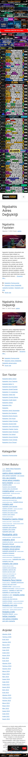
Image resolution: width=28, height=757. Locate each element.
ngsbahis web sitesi (7, 597)
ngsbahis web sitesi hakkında (9, 599)
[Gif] (14, 82)
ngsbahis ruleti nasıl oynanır (9, 584)
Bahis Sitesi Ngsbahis (13, 469)
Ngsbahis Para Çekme (12, 580)
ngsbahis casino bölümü (8, 514)
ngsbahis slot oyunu (16, 586)
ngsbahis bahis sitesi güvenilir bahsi (9, 500)
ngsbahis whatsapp (7, 601)
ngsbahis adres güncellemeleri (10, 488)
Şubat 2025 (6, 647)
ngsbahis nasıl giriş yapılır (8, 571)
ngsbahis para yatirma (9, 577)
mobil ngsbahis (17, 482)
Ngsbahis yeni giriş (9, 605)
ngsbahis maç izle (7, 561)
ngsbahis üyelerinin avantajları (16, 609)
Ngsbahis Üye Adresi (9, 434)
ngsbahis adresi (8, 491)
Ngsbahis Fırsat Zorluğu (9, 440)
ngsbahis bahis (6, 493)
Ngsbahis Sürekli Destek (10, 389)
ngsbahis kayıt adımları (7, 559)
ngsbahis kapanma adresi (7, 557)
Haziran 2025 (6, 642)
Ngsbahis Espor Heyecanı (10, 432)
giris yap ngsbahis (9, 478)
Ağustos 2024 (6, 663)
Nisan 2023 (6, 706)
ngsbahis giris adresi (9, 527)
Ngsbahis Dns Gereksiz (9, 413)
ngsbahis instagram (8, 553)
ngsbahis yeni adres (7, 603)
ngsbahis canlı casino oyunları (10, 512)
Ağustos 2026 (6, 634)
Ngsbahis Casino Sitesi (12, 519)
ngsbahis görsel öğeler (18, 542)
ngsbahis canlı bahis (7, 508)
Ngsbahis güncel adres (9, 363)
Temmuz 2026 (6, 637)
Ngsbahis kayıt (17, 557)
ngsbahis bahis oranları (15, 493)
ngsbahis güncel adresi (11, 549)
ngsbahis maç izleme (10, 563)
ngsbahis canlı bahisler (18, 508)
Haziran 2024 (6, 668)
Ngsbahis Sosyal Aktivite (10, 437)
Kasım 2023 (6, 687)
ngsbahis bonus (18, 502)
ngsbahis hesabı (20, 551)
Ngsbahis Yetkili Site (8, 394)
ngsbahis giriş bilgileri (6, 537)
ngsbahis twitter (19, 595)
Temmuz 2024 (6, 666)
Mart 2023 (5, 708)
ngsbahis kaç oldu (18, 559)
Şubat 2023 (6, 711)
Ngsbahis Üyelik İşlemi (9, 400)
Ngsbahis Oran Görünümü (10, 426)
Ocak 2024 (5, 682)
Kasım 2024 (6, 655)
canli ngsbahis (6, 471)
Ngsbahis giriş (10, 534)
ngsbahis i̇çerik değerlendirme (8, 555)
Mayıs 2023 (6, 703)
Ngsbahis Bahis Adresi (9, 379)
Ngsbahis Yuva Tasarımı (9, 381)
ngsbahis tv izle (7, 595)
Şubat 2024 (6, 679)
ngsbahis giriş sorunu (7, 542)
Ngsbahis (5, 408)
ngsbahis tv (5, 590)
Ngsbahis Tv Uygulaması (10, 392)
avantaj (3, 468)
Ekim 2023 (5, 690)
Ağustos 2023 (6, 695)
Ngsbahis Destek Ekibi (9, 424)
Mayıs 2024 (6, 671)
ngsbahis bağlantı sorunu (7, 502)
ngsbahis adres (7, 485)
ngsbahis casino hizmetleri (7, 516)
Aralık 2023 (5, 684)
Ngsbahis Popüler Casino (10, 429)
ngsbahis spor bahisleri (19, 588)
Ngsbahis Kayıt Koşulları (9, 387)
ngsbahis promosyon (17, 582)
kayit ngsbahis (7, 483)
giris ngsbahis (20, 475)
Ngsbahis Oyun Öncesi (9, 442)
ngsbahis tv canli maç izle (11, 592)
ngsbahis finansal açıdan (7, 523)
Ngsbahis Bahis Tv (8, 384)
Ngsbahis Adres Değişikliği (12, 285)
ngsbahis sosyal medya (8, 588)
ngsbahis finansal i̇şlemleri (18, 523)
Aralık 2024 (5, 653)
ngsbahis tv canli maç (15, 590)
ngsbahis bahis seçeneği (7, 495)
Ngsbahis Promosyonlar (11, 283)
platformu (16, 614)
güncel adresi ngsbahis (11, 480)
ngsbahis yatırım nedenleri (18, 601)
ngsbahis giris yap (8, 532)
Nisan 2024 (6, 674)
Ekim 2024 (5, 658)
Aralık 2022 (5, 716)
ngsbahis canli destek (9, 506)
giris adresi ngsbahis (9, 476)
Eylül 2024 (5, 661)
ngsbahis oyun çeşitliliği (8, 575)
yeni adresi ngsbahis (10, 619)
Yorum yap (7, 292)
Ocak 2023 (5, 714)
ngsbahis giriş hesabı (16, 537)
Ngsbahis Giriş (7, 405)
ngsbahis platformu (6, 582)
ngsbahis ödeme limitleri (18, 607)
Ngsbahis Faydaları (8, 226)
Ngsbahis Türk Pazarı (9, 418)
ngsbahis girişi (8, 539)
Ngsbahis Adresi (7, 402)
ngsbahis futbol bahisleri (8, 525)
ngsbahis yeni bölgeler (17, 603)
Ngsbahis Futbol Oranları (10, 421)
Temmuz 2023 (6, 698)
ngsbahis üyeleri (5, 609)
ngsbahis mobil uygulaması (9, 567)
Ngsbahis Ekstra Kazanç (10, 416)
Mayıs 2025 (6, 645)
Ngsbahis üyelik (8, 612)
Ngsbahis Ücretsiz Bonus (10, 397)
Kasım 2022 (6, 719)
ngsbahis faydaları (8, 288)
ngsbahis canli (7, 504)
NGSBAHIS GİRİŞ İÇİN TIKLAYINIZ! (14, 30)
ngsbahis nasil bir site (9, 569)
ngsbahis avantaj (18, 491)
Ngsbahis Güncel (8, 544)
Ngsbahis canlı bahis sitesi (9, 510)
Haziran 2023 (6, 700)
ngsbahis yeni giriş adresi (7, 607)
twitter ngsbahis (9, 616)
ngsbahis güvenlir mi (9, 551)
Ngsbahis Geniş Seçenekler (11, 410)
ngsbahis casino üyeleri (7, 521)
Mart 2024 (5, 676)
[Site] (14, 51)
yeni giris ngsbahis (8, 621)
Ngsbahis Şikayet (7, 614)
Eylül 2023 (5, 692)
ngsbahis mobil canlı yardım (7, 565)
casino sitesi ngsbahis (11, 473)
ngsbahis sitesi (7, 586)
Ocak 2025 (5, 650)
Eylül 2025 (5, 639)
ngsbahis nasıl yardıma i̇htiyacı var (9, 573)
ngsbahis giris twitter (8, 529)
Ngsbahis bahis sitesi (12, 497)
